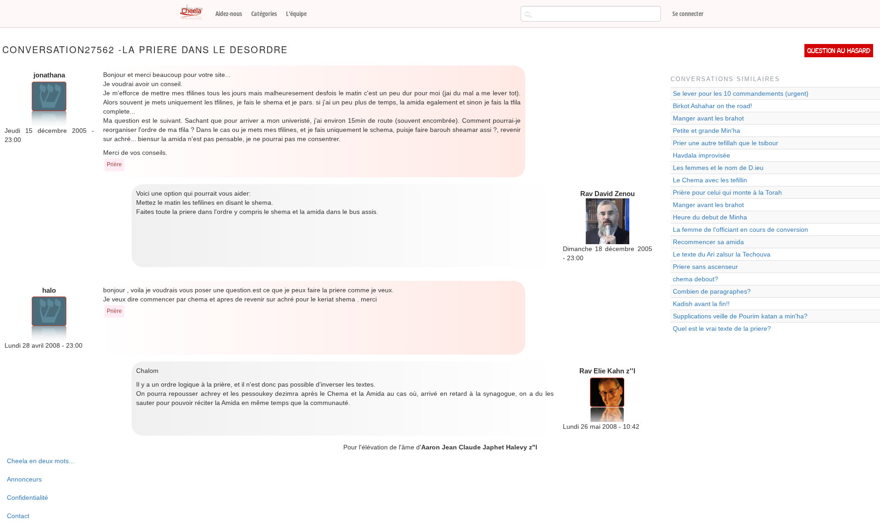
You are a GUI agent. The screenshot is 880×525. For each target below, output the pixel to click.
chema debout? (695, 279)
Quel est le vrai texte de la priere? (722, 328)
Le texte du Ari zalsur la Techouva (721, 254)
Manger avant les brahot (708, 118)
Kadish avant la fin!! (701, 303)
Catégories (264, 13)
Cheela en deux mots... (40, 461)
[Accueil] (195, 13)
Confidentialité (27, 497)
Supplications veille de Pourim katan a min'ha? (740, 316)
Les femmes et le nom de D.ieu (718, 167)
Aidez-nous (228, 13)
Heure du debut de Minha (710, 217)
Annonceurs (24, 479)
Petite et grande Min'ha (706, 130)
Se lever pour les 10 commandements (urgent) (740, 93)
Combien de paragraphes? (712, 291)
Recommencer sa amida (708, 242)
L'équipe (296, 13)
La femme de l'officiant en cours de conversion (740, 229)
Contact (18, 516)
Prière (114, 164)
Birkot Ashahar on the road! (712, 105)
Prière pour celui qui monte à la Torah (727, 192)
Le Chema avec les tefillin (710, 180)
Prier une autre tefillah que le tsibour (725, 143)
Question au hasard (838, 51)
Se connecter (688, 13)
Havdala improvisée (701, 155)
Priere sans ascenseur (705, 266)
